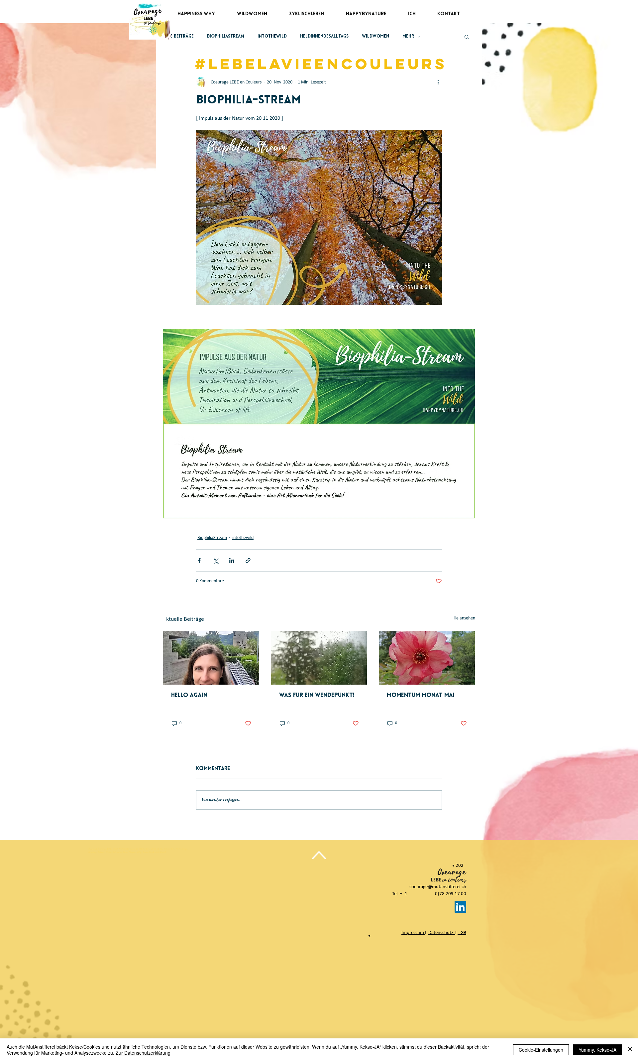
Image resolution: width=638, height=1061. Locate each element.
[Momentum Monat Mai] (427, 658)
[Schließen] (630, 1050)
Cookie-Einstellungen (541, 1049)
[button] (467, 36)
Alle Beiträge (178, 36)
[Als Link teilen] (248, 560)
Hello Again (189, 696)
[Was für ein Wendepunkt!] (319, 658)
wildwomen (375, 36)
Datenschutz (441, 932)
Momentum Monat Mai (421, 696)
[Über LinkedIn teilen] (232, 560)
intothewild (272, 36)
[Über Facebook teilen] (199, 560)
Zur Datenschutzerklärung (143, 1052)
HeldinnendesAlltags (324, 36)
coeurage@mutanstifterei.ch (437, 886)
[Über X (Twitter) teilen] (215, 560)
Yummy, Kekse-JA (597, 1049)
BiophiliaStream (225, 36)
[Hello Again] (211, 658)
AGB (462, 932)
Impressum (413, 932)
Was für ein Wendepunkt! (317, 696)
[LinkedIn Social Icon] (460, 907)
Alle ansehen (463, 618)
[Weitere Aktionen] (438, 82)
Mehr (408, 36)
